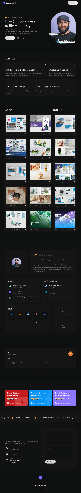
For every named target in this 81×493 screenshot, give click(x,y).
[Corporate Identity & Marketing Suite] (65, 196)
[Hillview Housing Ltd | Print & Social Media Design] (65, 172)
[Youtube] (45, 485)
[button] (10, 38)
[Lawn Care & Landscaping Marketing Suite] (40, 148)
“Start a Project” (53, 482)
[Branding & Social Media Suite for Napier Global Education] (16, 148)
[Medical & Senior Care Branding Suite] (65, 220)
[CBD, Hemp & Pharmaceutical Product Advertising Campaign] (40, 220)
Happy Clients (55, 3)
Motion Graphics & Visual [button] (47, 86)
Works (39, 3)
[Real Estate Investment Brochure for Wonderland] (16, 172)
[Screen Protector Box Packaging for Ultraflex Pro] (40, 125)
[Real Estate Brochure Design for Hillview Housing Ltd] (65, 125)
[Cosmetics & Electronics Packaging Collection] (40, 196)
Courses (62, 3)
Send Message (50, 461)
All (56, 109)
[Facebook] (35, 485)
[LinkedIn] (39, 485)
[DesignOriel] (9, 3)
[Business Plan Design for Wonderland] (16, 125)
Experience (46, 3)
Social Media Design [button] (15, 86)
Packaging (72, 109)
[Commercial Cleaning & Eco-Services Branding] (16, 220)
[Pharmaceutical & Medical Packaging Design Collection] (65, 148)
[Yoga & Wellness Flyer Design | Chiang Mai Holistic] (16, 196)
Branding (63, 109)
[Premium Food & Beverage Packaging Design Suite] (40, 172)
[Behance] (42, 485)
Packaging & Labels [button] (58, 70)
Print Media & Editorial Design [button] (20, 70)
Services (34, 3)
